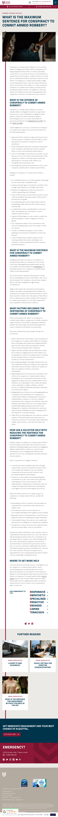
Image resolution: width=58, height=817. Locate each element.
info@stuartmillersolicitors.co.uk (8, 793)
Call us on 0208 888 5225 (7, 795)
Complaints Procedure (6, 791)
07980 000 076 (11, 755)
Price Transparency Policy (14, 797)
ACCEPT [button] (53, 814)
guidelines (38, 266)
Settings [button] (46, 814)
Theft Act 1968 (17, 123)
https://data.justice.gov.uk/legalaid (34, 812)
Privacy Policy (5, 797)
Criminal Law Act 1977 (35, 121)
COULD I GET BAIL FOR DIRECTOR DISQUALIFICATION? (43, 665)
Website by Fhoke (19, 799)
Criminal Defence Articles (12, 13)
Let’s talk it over (9, 734)
